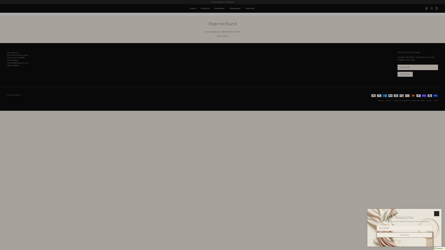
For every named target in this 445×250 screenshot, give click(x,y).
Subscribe (404, 235)
